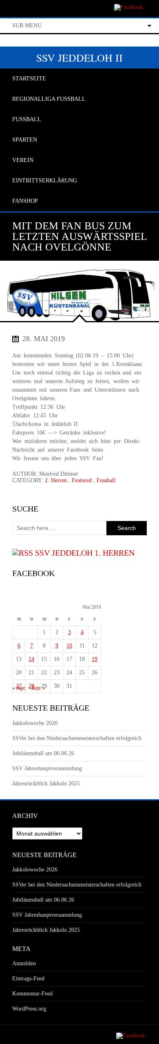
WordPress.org (29, 1009)
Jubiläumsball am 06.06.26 (43, 753)
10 (69, 646)
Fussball (106, 480)
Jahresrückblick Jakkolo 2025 (46, 783)
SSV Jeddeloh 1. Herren (85, 552)
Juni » (38, 688)
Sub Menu (27, 25)
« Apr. (19, 688)
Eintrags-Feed (28, 978)
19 (94, 659)
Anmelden (24, 963)
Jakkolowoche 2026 (34, 723)
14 (31, 659)
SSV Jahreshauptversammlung (47, 768)
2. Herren (56, 480)
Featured (82, 480)
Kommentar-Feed (32, 994)
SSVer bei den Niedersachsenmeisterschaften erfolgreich (76, 738)
